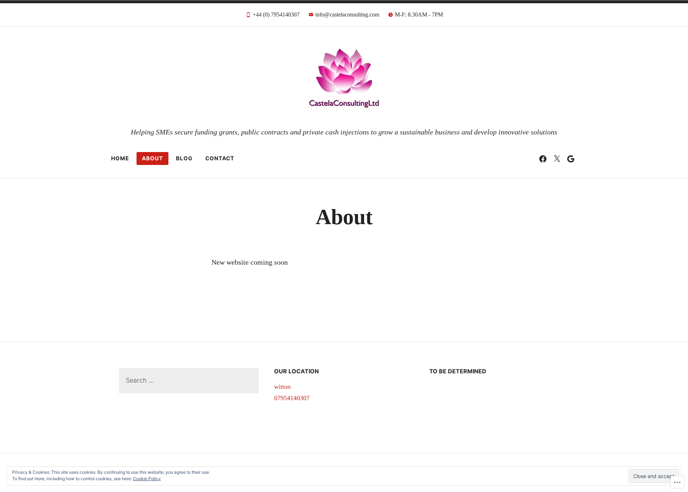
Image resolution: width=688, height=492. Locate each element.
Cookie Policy (147, 478)
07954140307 (292, 398)
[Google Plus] (571, 158)
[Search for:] (189, 380)
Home (120, 158)
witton (282, 386)
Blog (184, 158)
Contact (219, 158)
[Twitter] (557, 158)
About (152, 158)
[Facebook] (543, 158)
